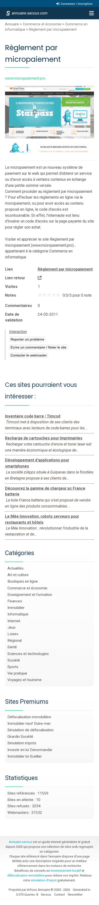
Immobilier (16, 608)
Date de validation (14, 317)
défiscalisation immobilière (26, 875)
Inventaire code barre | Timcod (32, 416)
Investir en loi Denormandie (29, 750)
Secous (46, 894)
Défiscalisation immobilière (29, 717)
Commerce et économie (42, 24)
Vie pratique (17, 673)
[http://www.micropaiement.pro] (40, 278)
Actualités (15, 568)
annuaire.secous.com (29, 13)
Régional (14, 640)
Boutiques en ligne (22, 581)
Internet (13, 621)
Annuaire (12, 24)
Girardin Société (20, 736)
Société (13, 660)
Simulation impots (21, 743)
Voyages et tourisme (24, 680)
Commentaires (18, 305)
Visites (11, 286)
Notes (10, 295)
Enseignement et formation (29, 594)
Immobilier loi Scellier (24, 756)
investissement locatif (65, 870)
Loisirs (12, 634)
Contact (59, 894)
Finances (14, 601)
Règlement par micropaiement (53, 30)
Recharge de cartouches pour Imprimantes (43, 438)
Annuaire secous (20, 842)
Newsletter (75, 894)
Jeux (11, 627)
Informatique (17, 614)
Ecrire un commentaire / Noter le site (38, 347)
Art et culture (18, 575)
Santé (12, 647)
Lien (9, 269)
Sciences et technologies (28, 654)
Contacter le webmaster (29, 355)
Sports (12, 667)
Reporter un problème (27, 339)
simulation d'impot (44, 880)
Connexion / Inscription (77, 4)
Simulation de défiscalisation (30, 730)
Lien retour (15, 278)
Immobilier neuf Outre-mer (29, 723)
